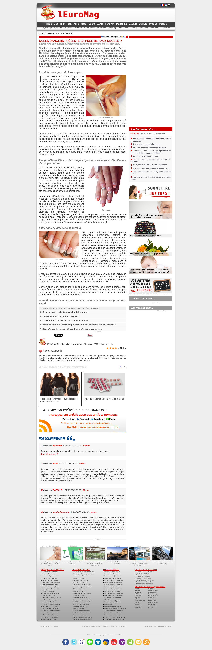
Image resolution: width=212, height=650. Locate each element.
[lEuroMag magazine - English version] (166, 5)
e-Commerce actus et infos (82, 613)
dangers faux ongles (103, 355)
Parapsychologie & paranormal (83, 574)
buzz (117, 626)
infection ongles (46, 358)
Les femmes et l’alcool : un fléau (145, 156)
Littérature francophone (51, 587)
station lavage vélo (140, 600)
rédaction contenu (153, 602)
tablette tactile (139, 594)
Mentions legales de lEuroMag (145, 571)
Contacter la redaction (142, 575)
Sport (91, 24)
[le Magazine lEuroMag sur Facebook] (65, 639)
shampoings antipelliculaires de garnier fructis (151, 168)
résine (42, 118)
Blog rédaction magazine (112, 591)
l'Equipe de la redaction (142, 573)
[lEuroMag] (69, 10)
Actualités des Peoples (50, 606)
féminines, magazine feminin (60, 33)
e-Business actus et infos (81, 610)
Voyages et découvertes (51, 589)
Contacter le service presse (143, 578)
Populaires (146, 133)
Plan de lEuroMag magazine (113, 593)
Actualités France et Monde (52, 597)
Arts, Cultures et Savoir (50, 584)
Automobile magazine (50, 578)
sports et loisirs (95, 546)
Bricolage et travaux (80, 597)
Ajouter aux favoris (52, 351)
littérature (151, 588)
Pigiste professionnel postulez (144, 583)
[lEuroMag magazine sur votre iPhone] (130, 639)
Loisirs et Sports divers (50, 576)
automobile (138, 595)
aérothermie (151, 599)
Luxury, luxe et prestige (50, 613)
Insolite (135, 28)
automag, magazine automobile (162, 546)
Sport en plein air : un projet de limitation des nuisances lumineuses (95, 563)
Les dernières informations (113, 582)
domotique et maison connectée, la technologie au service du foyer (139, 563)
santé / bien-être (72, 546)
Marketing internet (79, 608)
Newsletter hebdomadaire (112, 597)
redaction (124, 626)
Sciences (68, 28)
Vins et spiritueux (79, 589)
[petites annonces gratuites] (150, 279)
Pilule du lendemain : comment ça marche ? (104, 400)
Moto (84, 24)
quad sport (138, 597)
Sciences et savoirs (79, 578)
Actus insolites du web (50, 608)
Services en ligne (110, 604)
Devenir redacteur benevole (143, 582)
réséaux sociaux (152, 597)
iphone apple (138, 606)
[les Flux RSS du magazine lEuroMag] (146, 639)
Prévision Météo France (112, 571)
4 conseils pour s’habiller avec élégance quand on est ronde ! (59, 400)
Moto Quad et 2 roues (50, 580)
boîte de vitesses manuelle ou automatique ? (162, 562)
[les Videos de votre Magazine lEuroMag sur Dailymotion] (106, 639)
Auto (76, 24)
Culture (143, 24)
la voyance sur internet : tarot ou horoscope (150, 165)
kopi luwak (151, 604)
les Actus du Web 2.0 (80, 582)
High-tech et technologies (51, 582)
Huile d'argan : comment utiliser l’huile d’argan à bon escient (72, 329)
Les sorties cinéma (79, 615)
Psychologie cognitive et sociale (84, 571)
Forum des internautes (111, 587)
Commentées (159, 133)
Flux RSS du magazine (112, 600)
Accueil (42, 33)
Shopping (112, 28)
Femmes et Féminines (50, 571)
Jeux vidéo (101, 28)
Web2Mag (106, 626)
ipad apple (137, 604)
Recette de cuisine (79, 591)
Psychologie (47, 28)
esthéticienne (77, 92)
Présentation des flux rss (112, 602)
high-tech (139, 546)
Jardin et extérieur (79, 595)
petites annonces (143, 293)
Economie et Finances (50, 615)
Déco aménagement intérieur (83, 600)
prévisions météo (153, 590)
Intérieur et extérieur (49, 595)
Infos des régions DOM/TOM (82, 619)
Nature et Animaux (49, 591)
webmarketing (152, 606)
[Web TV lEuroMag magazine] (169, 5)
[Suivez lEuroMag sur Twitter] (73, 639)
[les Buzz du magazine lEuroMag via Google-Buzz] (81, 639)
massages (137, 590)
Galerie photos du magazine (113, 584)
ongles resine (54, 360)
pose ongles (84, 360)
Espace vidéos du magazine (113, 580)
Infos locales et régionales (51, 600)
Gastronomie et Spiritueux (51, 593)
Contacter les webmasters (143, 577)
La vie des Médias (49, 602)
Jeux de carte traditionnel (81, 604)
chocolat (137, 602)
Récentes (134, 133)
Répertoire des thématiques (113, 595)
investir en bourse (153, 595)
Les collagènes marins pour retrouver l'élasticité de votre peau (146, 216)
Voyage (133, 24)
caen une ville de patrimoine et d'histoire (117, 562)
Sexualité (58, 28)
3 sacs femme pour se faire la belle (147, 144)
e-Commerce (89, 28)
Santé (100, 24)
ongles (66, 358)
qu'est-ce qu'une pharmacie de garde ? (72, 562)
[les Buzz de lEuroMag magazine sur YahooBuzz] (122, 639)
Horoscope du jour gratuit (112, 576)
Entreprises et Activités (50, 617)
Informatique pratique (80, 580)
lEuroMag (85, 626)
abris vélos (138, 599)
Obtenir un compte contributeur (114, 617)
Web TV (93, 626)
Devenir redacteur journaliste (113, 610)
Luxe (120, 28)
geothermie (138, 592)
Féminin (110, 24)
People (163, 24)
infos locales (155, 28)
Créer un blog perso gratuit (113, 589)
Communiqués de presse (112, 606)
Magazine (122, 24)
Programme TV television (112, 574)
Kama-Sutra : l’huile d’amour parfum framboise (65, 320)
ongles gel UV (95, 358)
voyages (117, 546)
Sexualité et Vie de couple (82, 576)
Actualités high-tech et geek (82, 587)
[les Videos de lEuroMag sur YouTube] (114, 639)
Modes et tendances (80, 606)
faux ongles (72, 76)
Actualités (144, 28)
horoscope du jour (153, 594)
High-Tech (66, 24)
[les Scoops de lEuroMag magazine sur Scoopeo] (98, 639)
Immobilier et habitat (49, 619)
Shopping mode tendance (51, 610)
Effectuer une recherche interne (115, 615)
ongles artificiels (78, 358)
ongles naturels (111, 358)
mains (81, 120)
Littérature (78, 28)
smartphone (138, 607)
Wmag (113, 626)
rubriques (166, 28)
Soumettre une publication (113, 613)
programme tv (152, 592)
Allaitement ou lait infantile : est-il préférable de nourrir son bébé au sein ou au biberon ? (151, 152)
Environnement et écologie (82, 593)
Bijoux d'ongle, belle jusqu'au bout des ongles (65, 312)
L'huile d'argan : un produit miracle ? (60, 316)
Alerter (86, 445)
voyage (137, 588)
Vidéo (49, 24)
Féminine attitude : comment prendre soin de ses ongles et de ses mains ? (79, 324)
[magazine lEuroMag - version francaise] (162, 5)
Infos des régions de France (82, 617)
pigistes (150, 607)
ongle (56, 87)
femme (70, 102)
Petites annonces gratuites (113, 578)
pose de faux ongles (106, 117)
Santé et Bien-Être (49, 574)
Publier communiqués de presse (115, 608)
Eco (56, 24)
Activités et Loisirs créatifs (81, 602)
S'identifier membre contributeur (114, 619)
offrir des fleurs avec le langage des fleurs (149, 147)
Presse (153, 24)
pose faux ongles (69, 360)
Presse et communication (51, 604)
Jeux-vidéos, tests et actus (82, 584)
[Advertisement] (151, 81)
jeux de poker (152, 600)
